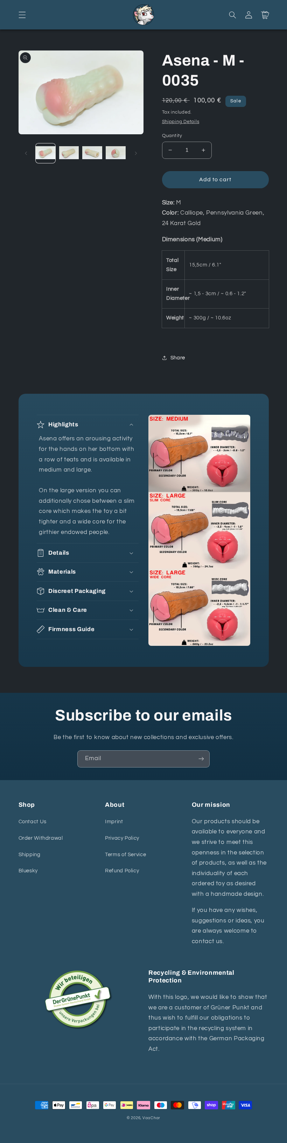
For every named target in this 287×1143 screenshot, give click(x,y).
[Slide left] (26, 153)
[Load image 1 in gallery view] (45, 153)
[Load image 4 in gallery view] (115, 153)
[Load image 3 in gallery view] (92, 153)
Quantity (172, 135)
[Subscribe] (201, 758)
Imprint (114, 821)
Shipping (30, 854)
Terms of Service (125, 854)
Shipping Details (181, 122)
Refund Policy (122, 870)
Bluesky (28, 870)
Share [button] (177, 357)
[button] (22, 15)
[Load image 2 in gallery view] (69, 153)
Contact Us (33, 821)
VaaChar (151, 1118)
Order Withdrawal (41, 838)
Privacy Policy (122, 838)
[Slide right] (136, 153)
